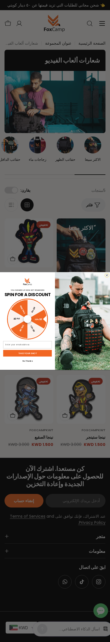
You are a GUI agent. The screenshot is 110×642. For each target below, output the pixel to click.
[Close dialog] (107, 275)
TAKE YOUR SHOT (27, 353)
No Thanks (28, 360)
